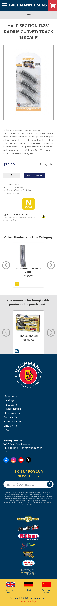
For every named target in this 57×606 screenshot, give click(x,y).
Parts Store (10, 404)
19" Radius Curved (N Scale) (28, 270)
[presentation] (6, 265)
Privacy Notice (12, 408)
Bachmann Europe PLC (10, 591)
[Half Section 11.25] (28, 82)
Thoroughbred (28, 336)
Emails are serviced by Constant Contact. (32, 501)
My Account (11, 396)
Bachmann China (46, 591)
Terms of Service (26, 504)
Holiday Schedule (14, 421)
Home (29, 14)
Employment (11, 425)
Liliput (28, 590)
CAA (6, 430)
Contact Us (10, 417)
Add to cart (35, 175)
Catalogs (9, 400)
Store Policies (12, 413)
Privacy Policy (46, 502)
